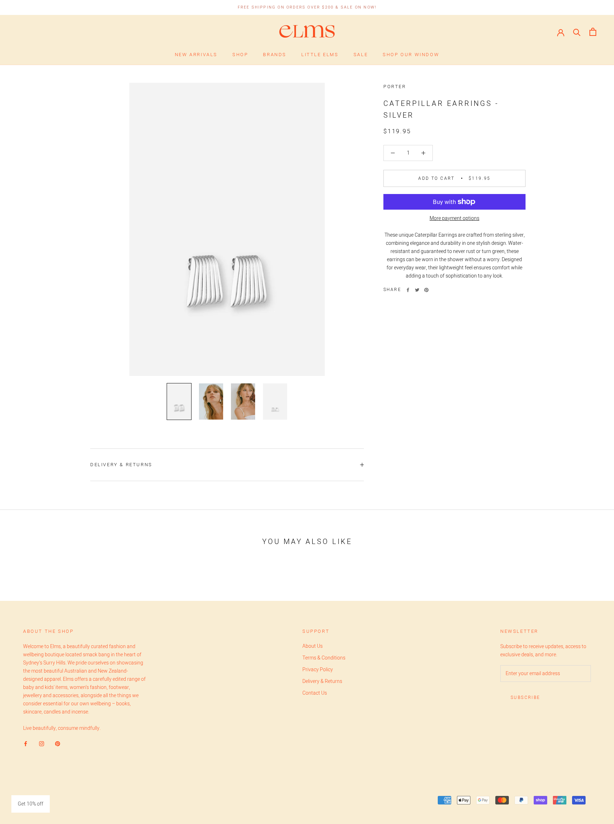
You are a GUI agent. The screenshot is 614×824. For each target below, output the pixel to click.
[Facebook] (408, 290)
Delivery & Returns (121, 464)
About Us (312, 646)
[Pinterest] (426, 290)
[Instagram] (41, 743)
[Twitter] (417, 290)
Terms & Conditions (323, 658)
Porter (394, 86)
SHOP (240, 54)
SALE (361, 54)
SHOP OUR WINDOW (411, 54)
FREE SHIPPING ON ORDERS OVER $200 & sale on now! (307, 7)
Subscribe (525, 697)
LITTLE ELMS (320, 54)
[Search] (577, 32)
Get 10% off (30, 804)
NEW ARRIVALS (196, 54)
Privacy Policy (317, 669)
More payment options (454, 218)
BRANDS (274, 54)
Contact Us (314, 693)
